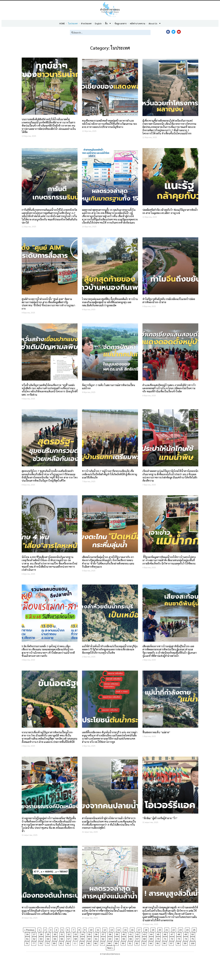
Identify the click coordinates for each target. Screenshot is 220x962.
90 (124, 943)
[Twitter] (173, 32)
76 (27, 943)
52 (35, 938)
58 (76, 938)
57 (69, 938)
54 (48, 938)
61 (97, 938)
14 (119, 929)
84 (82, 943)
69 (152, 938)
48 (179, 934)
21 (167, 929)
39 (117, 934)
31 (62, 934)
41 (131, 934)
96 (165, 943)
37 (104, 934)
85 (89, 943)
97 (172, 943)
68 (145, 938)
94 (151, 943)
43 (145, 934)
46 (165, 934)
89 (117, 943)
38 (110, 934)
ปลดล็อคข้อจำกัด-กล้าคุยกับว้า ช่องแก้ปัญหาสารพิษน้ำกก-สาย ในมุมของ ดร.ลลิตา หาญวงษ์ (170, 211)
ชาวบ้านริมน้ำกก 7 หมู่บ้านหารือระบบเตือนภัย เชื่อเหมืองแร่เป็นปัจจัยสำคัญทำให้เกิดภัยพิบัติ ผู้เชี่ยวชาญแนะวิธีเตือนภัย (109, 474)
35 (90, 934)
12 (105, 929)
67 (138, 938)
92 (137, 943)
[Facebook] (168, 32)
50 (193, 934)
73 (179, 938)
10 (92, 929)
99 (186, 943)
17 (140, 929)
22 (174, 929)
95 (158, 943)
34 (83, 934)
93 (144, 943)
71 (165, 938)
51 (28, 938)
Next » (110, 948)
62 (104, 938)
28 (42, 934)
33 (76, 934)
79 (48, 943)
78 (41, 943)
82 (68, 943)
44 (152, 934)
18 (146, 929)
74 (186, 938)
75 (193, 938)
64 (117, 938)
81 (62, 943)
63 (110, 938)
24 (188, 929)
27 (35, 934)
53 (42, 938)
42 (138, 934)
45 (159, 934)
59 (83, 938)
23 (181, 929)
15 (126, 929)
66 (131, 938)
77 (34, 943)
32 (69, 934)
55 (55, 938)
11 (98, 929)
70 (159, 938)
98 (179, 943)
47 (172, 934)
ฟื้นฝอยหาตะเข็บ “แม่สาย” (156, 732)
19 (153, 929)
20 (160, 929)
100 (193, 943)
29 (48, 934)
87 (103, 943)
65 (124, 938)
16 (133, 929)
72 (172, 938)
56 (62, 938)
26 (28, 934)
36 (97, 934)
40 (124, 934)
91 (130, 943)
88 (110, 943)
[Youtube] (179, 32)
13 (112, 929)
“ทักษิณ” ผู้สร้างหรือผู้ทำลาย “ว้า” (159, 818)
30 (55, 934)
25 (195, 929)
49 (186, 934)
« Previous (29, 930)
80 (55, 943)
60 (90, 938)
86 (96, 943)
